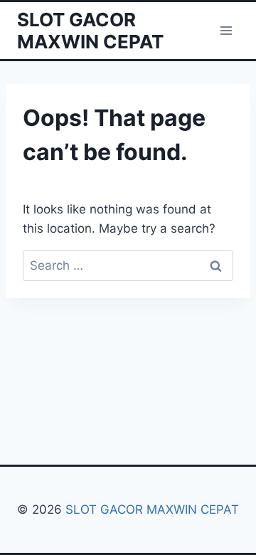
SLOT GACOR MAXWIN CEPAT (152, 509)
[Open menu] (226, 30)
